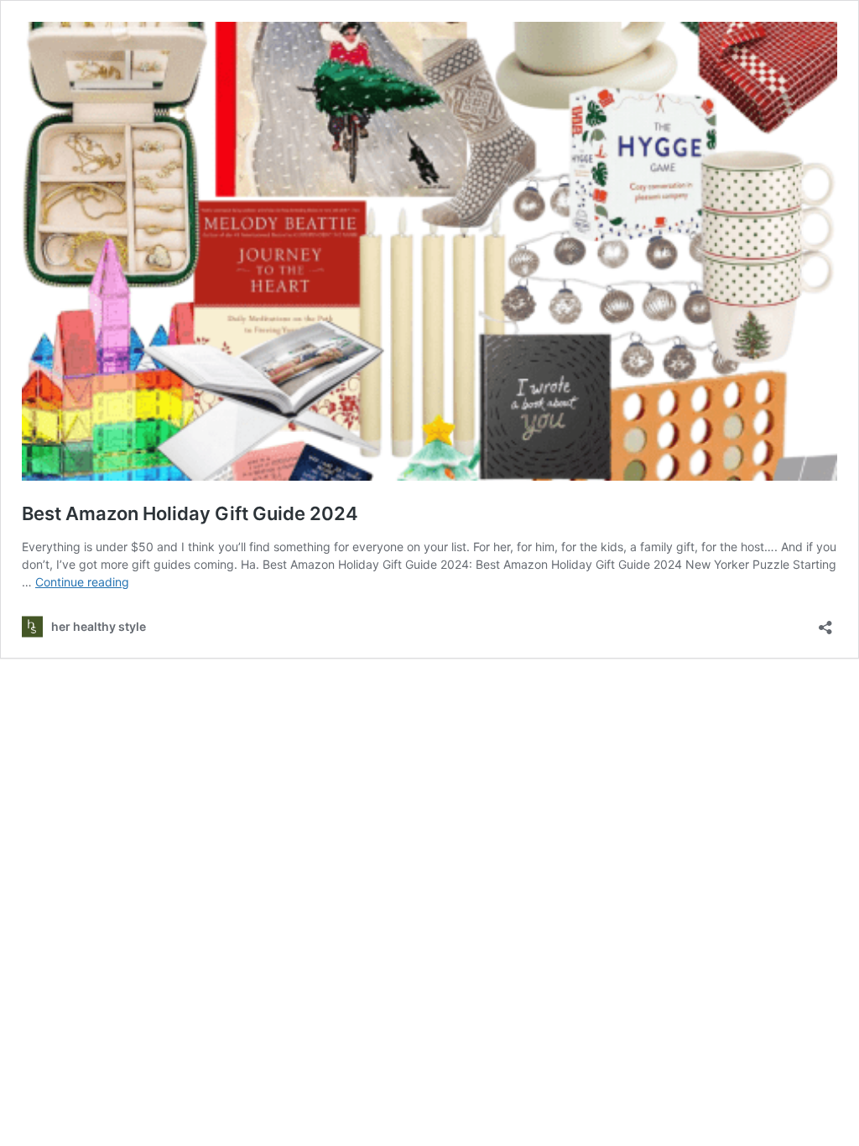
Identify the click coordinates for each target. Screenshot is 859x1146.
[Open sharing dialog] (825, 622)
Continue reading (82, 582)
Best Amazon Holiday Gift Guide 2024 (190, 513)
